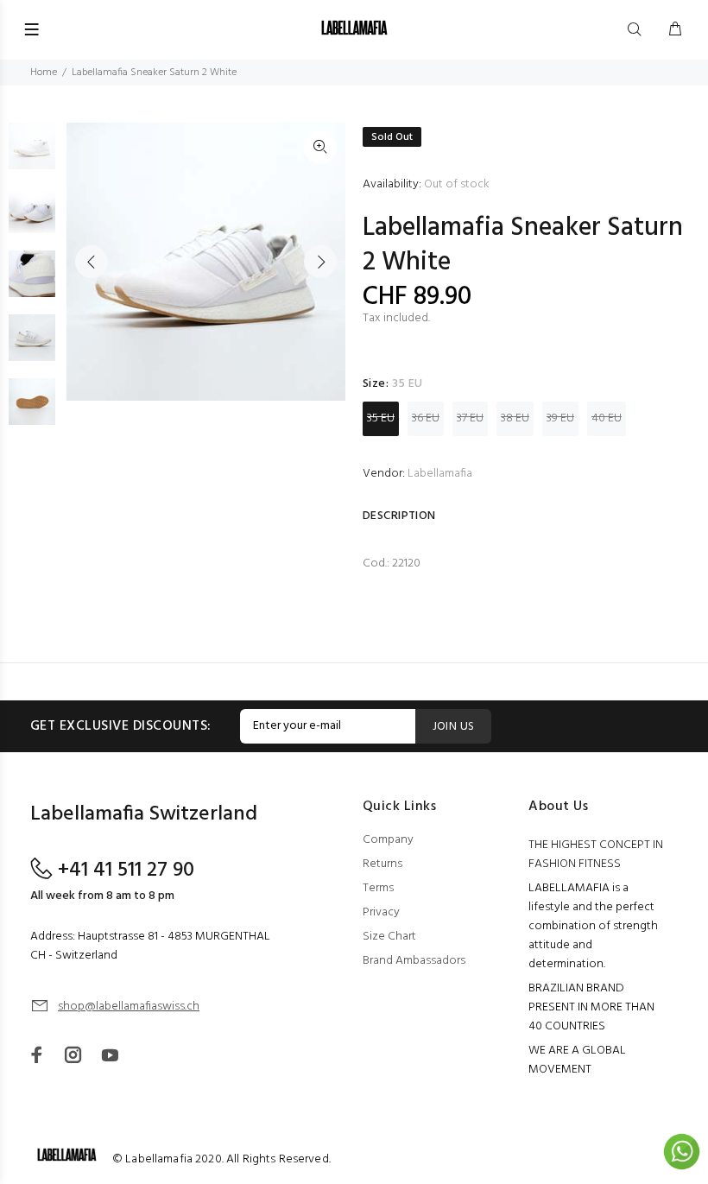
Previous (91, 261)
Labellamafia (440, 474)
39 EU (560, 418)
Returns (382, 864)
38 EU (515, 418)
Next (320, 261)
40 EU (606, 418)
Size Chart (389, 937)
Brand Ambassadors (414, 961)
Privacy (381, 912)
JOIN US (454, 727)
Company (388, 840)
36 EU (425, 418)
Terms (378, 888)
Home (43, 72)
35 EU (381, 418)
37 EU (470, 418)
